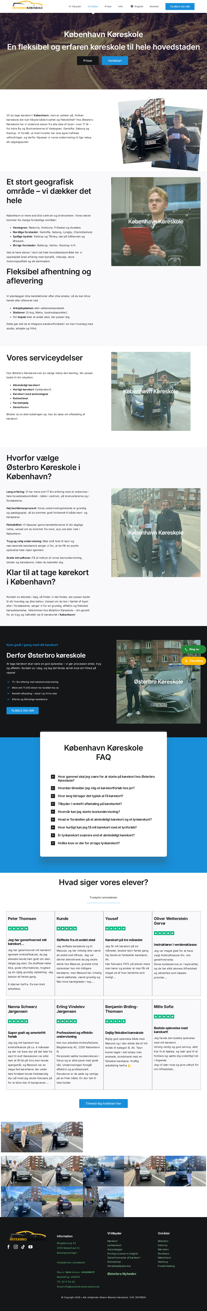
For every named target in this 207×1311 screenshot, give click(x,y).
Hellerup (163, 1261)
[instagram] (16, 1247)
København (164, 1257)
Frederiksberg (166, 1266)
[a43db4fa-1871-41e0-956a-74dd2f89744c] (62, 1187)
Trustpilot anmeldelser (103, 897)
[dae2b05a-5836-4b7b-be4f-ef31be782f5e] (21, 1187)
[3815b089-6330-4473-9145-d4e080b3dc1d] (185, 1157)
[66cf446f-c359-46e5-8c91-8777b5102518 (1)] (103, 1157)
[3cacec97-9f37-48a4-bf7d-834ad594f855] (21, 1157)
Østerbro (163, 1241)
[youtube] (30, 1247)
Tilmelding (196, 660)
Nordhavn (163, 1253)
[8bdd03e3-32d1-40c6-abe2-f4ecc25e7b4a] (62, 1157)
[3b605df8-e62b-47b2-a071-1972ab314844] (62, 1123)
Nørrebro (163, 1249)
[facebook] (8, 1247)
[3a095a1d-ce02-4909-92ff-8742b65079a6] (21, 1123)
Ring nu (194, 649)
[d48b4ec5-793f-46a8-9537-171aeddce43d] (103, 1187)
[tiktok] (23, 1247)
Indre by (163, 1245)
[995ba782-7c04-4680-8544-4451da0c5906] (144, 1157)
